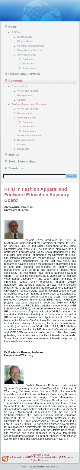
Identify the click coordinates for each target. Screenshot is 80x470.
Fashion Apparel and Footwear (29, 104)
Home (12, 26)
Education (28, 63)
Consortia (15, 80)
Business (28, 59)
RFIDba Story (24, 37)
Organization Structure (30, 50)
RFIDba (16, 32)
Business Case (25, 140)
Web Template (29, 467)
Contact (21, 99)
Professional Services (24, 73)
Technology (29, 68)
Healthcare (23, 149)
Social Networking (21, 161)
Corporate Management (30, 45)
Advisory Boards (26, 54)
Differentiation (25, 41)
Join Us (13, 154)
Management (24, 95)
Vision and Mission (28, 91)
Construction (19, 86)
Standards (15, 168)
